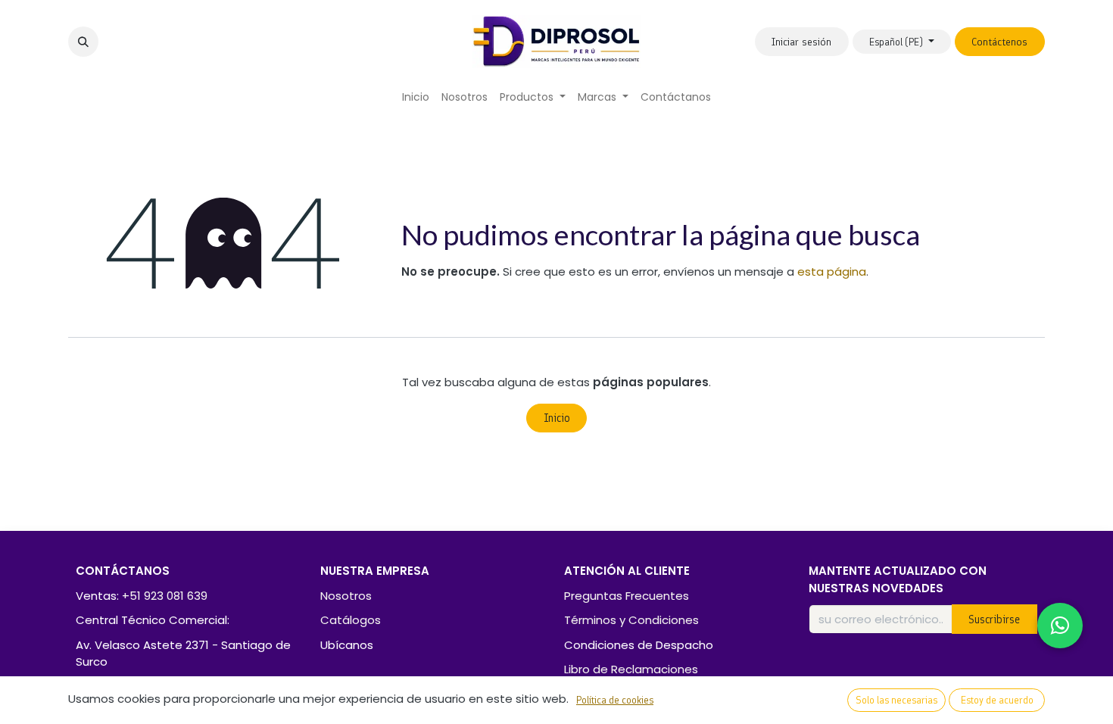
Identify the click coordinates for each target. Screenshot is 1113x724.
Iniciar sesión (801, 42)
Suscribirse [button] (994, 619)
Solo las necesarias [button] (896, 700)
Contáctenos (999, 42)
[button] (83, 42)
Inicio (557, 418)
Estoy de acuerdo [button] (997, 700)
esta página (831, 271)
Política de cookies (614, 700)
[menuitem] (415, 97)
